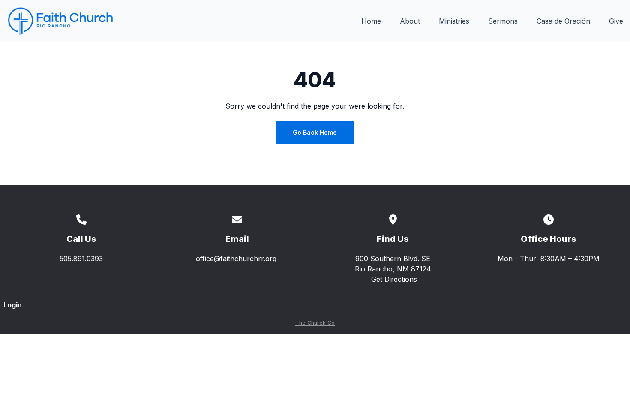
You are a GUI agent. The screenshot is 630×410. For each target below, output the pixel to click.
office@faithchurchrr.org (237, 258)
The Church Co (315, 323)
